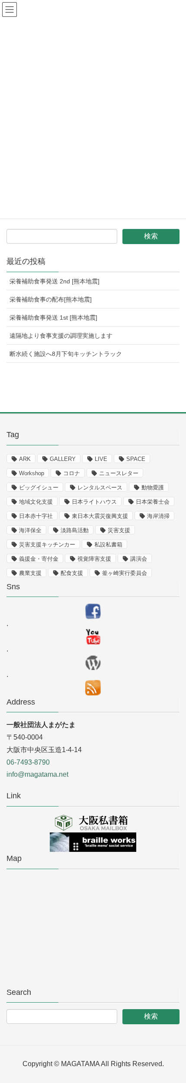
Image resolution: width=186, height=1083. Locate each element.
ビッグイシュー (38, 487)
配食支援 (72, 573)
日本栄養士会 (153, 502)
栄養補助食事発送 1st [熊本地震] (53, 317)
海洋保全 (30, 530)
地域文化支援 (36, 502)
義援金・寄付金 (38, 559)
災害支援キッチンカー (47, 544)
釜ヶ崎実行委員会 (124, 573)
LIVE (101, 459)
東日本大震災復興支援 (100, 516)
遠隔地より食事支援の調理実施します (61, 335)
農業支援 (30, 573)
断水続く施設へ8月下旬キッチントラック (66, 353)
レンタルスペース (99, 487)
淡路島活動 (75, 530)
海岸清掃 (158, 516)
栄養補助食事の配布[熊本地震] (51, 299)
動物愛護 (152, 487)
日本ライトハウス (94, 502)
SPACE (135, 459)
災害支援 (119, 530)
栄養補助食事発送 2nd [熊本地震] (54, 281)
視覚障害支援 (94, 559)
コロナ (71, 473)
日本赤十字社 (36, 516)
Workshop (31, 473)
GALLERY (63, 459)
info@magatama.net (37, 774)
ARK (25, 459)
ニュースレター (118, 473)
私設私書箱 (108, 544)
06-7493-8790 (28, 762)
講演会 (138, 559)
